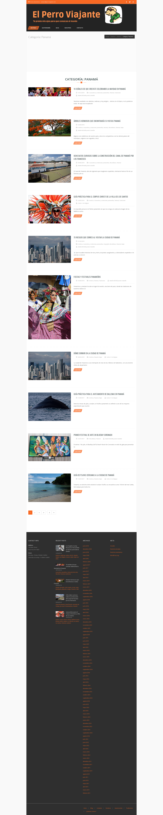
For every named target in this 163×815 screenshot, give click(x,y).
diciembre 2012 (87, 723)
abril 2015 (85, 647)
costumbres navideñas (61, 572)
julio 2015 (85, 638)
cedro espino (68, 587)
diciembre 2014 (87, 660)
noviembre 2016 (87, 593)
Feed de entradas (115, 549)
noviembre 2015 (87, 625)
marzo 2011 (86, 790)
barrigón (62, 587)
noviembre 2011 (87, 764)
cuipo (77, 587)
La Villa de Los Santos (73, 621)
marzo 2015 (86, 650)
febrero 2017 (86, 584)
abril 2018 (85, 558)
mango (69, 589)
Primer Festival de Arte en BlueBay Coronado (93, 434)
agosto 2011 (86, 774)
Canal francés (68, 604)
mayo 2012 (86, 745)
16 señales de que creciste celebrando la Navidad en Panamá (100, 88)
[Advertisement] (81, 56)
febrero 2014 (86, 685)
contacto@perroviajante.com (48, 2)
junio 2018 (86, 552)
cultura (67, 555)
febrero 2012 (86, 755)
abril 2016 (85, 612)
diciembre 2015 (87, 622)
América (80, 127)
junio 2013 (86, 704)
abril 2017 (85, 577)
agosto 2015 (86, 634)
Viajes (122, 127)
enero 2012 (86, 758)
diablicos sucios (75, 619)
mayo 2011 (86, 783)
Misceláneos (112, 127)
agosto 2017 (86, 565)
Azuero (57, 619)
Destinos (106, 127)
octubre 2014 (86, 666)
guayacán (64, 589)
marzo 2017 (86, 581)
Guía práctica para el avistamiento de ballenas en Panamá (99, 393)
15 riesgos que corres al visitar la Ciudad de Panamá (97, 237)
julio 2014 (85, 676)
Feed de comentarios (116, 552)
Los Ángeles (62, 557)
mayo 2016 (86, 609)
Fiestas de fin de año (72, 572)
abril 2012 (85, 749)
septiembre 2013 (87, 698)
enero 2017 (86, 587)
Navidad (58, 574)
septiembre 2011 (87, 771)
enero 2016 (86, 619)
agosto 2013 (86, 701)
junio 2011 (86, 780)
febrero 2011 (86, 793)
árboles (57, 587)
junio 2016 (86, 606)
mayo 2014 (86, 679)
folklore (65, 621)
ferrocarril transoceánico (66, 606)
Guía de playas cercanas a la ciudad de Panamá (94, 475)
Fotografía (106, 244)
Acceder (112, 546)
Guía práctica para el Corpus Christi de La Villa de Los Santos (101, 196)
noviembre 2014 (87, 663)
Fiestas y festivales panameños (87, 276)
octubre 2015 (86, 628)
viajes (71, 557)
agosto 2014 (86, 672)
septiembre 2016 (87, 596)
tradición (68, 623)
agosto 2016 (86, 600)
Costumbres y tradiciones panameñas (99, 93)
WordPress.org (114, 555)
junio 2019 (86, 546)
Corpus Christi (63, 619)
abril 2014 (85, 682)
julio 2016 (85, 603)
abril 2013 (85, 711)
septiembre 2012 (87, 733)
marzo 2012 (86, 752)
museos (68, 557)
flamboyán (58, 589)
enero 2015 (86, 657)
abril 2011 (85, 787)
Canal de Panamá (60, 604)
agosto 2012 (86, 736)
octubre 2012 (86, 730)
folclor (61, 621)
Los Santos (58, 623)
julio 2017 (85, 568)
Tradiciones (118, 93)
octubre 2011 (86, 768)
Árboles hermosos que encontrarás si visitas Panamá (97, 120)
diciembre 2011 (87, 761)
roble (77, 589)
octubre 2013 (86, 695)
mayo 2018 (86, 555)
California (62, 555)
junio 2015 (86, 641)
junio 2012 (86, 742)
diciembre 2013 (87, 688)
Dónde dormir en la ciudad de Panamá (90, 353)
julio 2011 (85, 777)
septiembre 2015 (87, 631)
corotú (73, 587)
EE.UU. (71, 555)
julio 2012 (85, 739)
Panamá (112, 93)
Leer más (78, 108)
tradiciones (68, 574)
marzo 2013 (86, 714)
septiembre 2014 (87, 669)
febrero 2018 (86, 562)
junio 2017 (86, 571)
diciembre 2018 (87, 549)
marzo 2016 (86, 615)
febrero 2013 (86, 717)
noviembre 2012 (87, 726)
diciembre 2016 (87, 590)
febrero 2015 (86, 653)
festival (57, 621)
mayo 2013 (86, 707)
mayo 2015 (86, 644)
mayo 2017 (86, 574)
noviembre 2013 (87, 692)
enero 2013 (86, 720)
